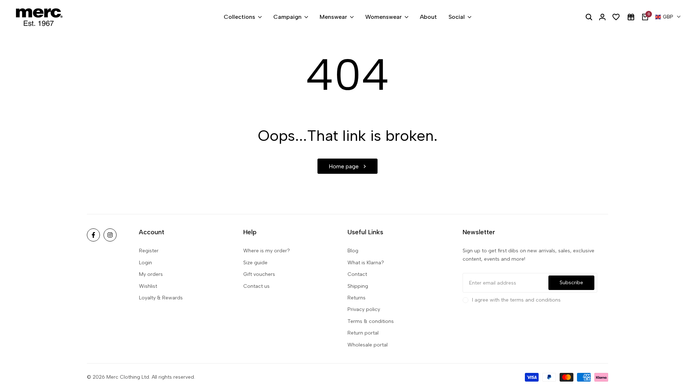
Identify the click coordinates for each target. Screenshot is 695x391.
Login (145, 263)
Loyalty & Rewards (161, 298)
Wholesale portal (368, 345)
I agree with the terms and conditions (516, 300)
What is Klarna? (366, 263)
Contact (357, 274)
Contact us (256, 286)
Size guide (255, 263)
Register (149, 251)
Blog (353, 251)
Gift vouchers (259, 274)
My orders (151, 274)
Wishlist (148, 286)
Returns (357, 298)
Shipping (358, 286)
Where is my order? (266, 251)
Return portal (363, 333)
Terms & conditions (371, 321)
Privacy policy (364, 309)
